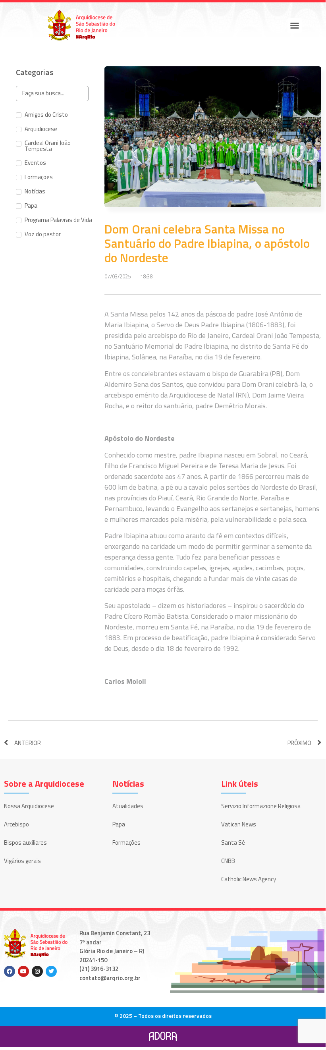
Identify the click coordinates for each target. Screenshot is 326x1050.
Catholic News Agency (248, 879)
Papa (118, 824)
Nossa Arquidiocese (29, 806)
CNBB (228, 860)
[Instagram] (37, 971)
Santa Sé (233, 842)
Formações (126, 842)
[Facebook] (9, 971)
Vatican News (238, 824)
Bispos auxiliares (25, 842)
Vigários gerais (22, 860)
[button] (294, 25)
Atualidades (127, 806)
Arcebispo (16, 824)
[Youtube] (23, 971)
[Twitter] (51, 971)
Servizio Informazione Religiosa (261, 806)
